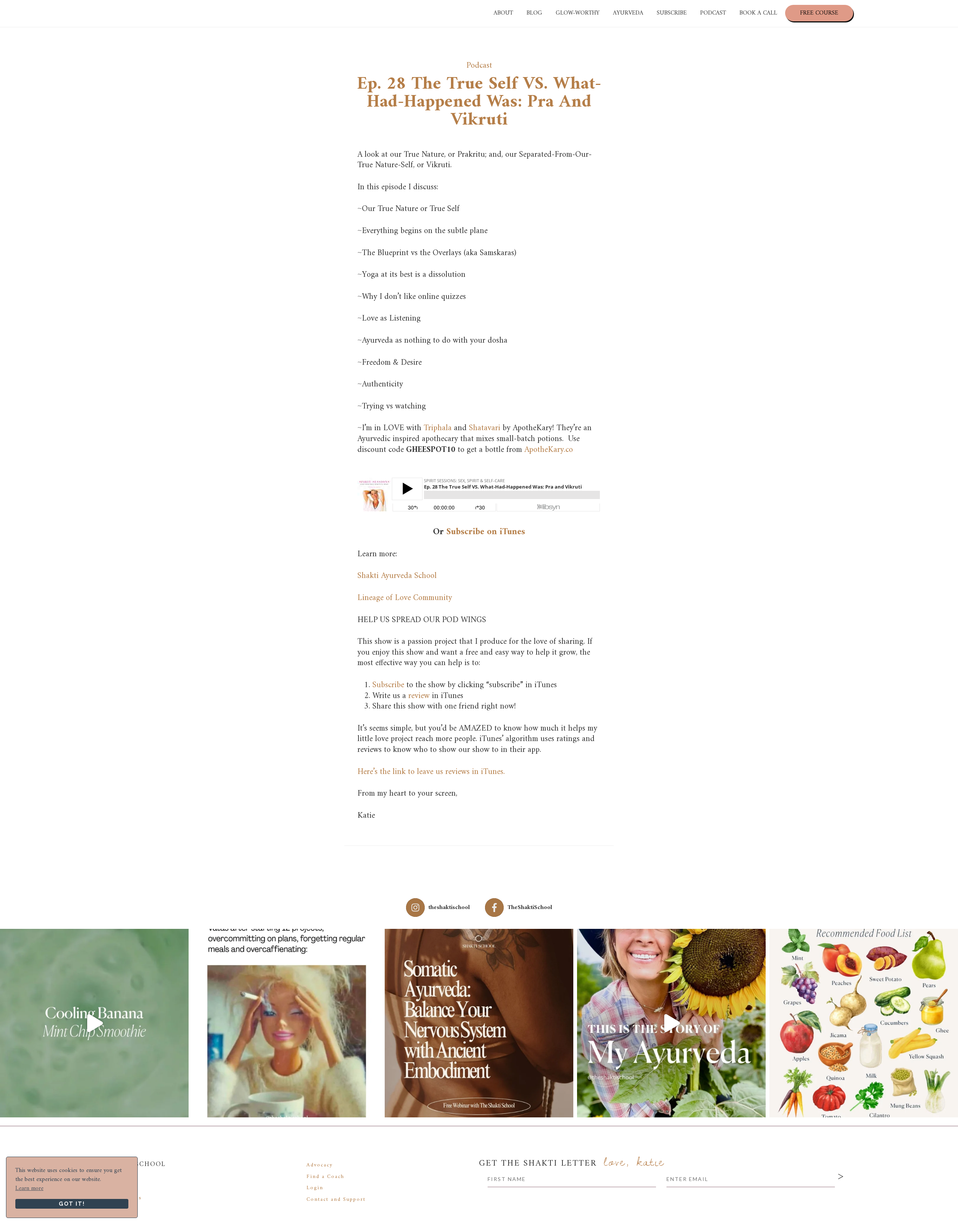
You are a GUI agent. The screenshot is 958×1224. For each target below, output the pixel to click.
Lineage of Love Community (404, 598)
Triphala (439, 428)
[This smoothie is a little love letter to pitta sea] (94, 1023)
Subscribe (388, 685)
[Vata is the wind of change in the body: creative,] (286, 1023)
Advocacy (319, 1165)
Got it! (72, 1203)
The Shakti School (76, 13)
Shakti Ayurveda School (397, 576)
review (419, 696)
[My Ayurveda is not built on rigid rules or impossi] (671, 1023)
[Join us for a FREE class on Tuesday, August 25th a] (479, 1023)
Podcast (479, 65)
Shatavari (484, 428)
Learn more (29, 1188)
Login (314, 1188)
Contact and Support (336, 1199)
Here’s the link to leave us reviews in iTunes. (431, 772)
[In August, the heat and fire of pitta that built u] (863, 1023)
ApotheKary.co (548, 450)
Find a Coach (325, 1176)
